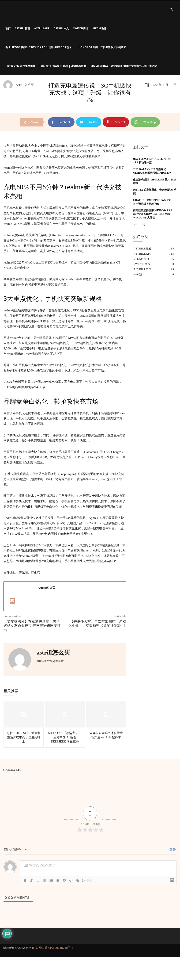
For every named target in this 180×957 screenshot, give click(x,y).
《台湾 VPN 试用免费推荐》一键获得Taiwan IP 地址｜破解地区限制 (45, 66)
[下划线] (38, 880)
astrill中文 (61, 28)
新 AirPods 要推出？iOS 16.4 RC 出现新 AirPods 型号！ (39, 47)
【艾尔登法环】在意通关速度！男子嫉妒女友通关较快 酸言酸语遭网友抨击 (32, 626)
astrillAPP (41, 28)
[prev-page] (136, 225)
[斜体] (31, 880)
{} (83, 880)
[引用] (64, 880)
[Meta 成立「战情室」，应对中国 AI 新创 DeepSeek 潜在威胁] (65, 714)
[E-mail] (12, 602)
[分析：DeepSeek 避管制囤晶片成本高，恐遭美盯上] (24, 714)
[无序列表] (57, 880)
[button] (171, 10)
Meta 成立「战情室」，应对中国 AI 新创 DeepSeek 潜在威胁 (64, 737)
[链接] (77, 880)
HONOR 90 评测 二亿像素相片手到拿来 (102, 47)
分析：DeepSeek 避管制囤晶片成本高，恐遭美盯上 (24, 737)
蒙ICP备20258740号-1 (59, 948)
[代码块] (71, 880)
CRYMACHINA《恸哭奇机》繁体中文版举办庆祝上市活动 (123, 66)
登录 (172, 850)
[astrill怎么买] (9, 85)
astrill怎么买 (25, 85)
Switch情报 (80, 28)
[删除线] (44, 880)
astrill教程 (22, 28)
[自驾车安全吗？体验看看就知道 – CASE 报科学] (106, 714)
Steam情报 (99, 28)
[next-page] (143, 225)
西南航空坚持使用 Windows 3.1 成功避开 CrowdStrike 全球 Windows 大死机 (154, 214)
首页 (8, 28)
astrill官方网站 (35, 948)
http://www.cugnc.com (50, 660)
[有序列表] (51, 880)
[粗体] (25, 880)
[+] (90, 880)
